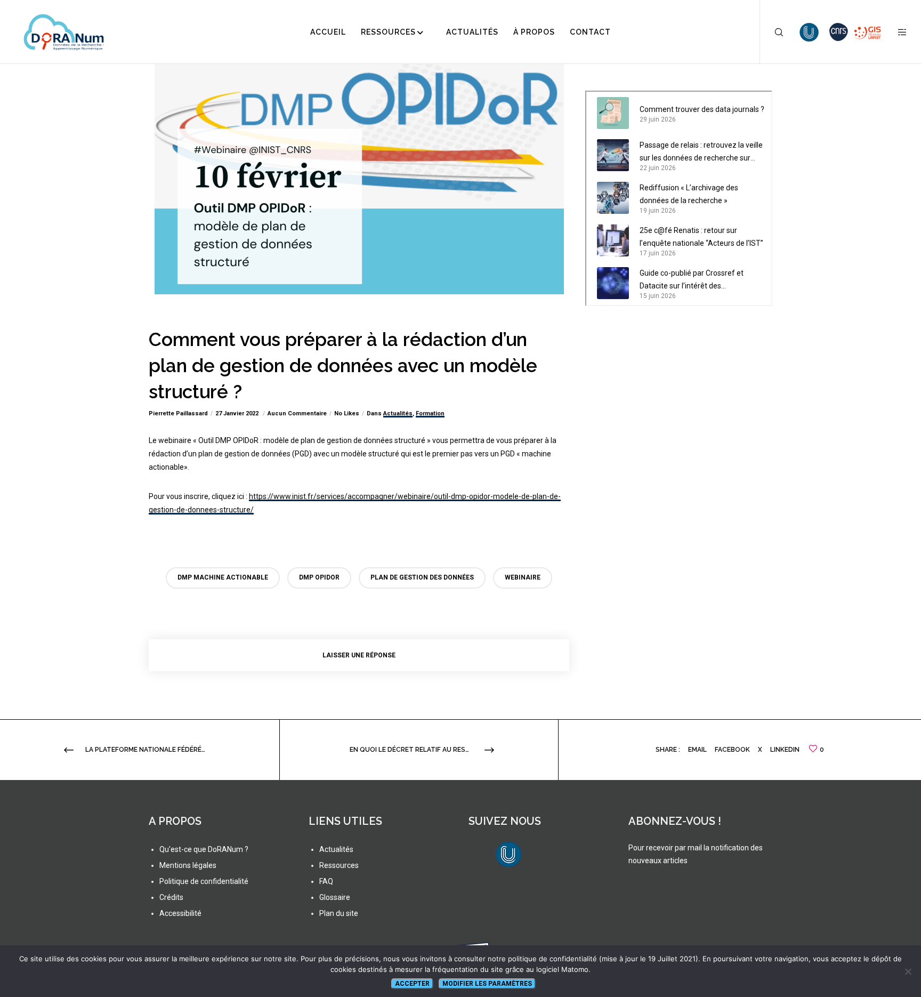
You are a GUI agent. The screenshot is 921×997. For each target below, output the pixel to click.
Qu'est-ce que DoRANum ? (203, 849)
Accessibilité (180, 913)
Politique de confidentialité (203, 881)
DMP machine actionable (222, 577)
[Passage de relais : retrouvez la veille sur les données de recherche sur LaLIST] (613, 155)
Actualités (398, 413)
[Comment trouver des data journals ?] (613, 113)
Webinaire (522, 577)
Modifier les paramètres (487, 983)
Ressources (339, 865)
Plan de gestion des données (422, 577)
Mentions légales (187, 865)
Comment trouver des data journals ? (702, 109)
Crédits (171, 897)
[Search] (772, 32)
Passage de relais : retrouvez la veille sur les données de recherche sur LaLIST (701, 152)
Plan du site (338, 913)
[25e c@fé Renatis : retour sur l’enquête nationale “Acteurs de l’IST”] (613, 240)
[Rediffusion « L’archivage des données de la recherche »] (613, 197)
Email (697, 749)
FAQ (326, 881)
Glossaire (334, 897)
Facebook (732, 749)
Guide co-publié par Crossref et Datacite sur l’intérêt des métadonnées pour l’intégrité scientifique (692, 280)
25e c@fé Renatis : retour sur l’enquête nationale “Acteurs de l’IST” (701, 236)
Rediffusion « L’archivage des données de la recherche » (689, 194)
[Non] (907, 971)
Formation (430, 413)
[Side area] (896, 32)
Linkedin (784, 749)
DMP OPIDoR (319, 577)
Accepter (412, 983)
